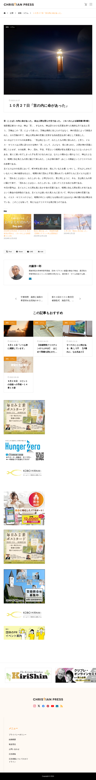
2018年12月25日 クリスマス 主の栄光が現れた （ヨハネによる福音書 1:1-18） (17, 233)
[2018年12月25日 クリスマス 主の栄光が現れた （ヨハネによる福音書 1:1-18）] (17, 222)
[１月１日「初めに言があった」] (77, 222)
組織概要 (12, 739)
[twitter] (39, 706)
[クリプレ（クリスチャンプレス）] (19, 4)
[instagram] (34, 706)
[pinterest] (47, 706)
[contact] (30, 278)
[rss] (61, 706)
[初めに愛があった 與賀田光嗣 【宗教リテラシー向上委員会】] (47, 222)
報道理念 (12, 744)
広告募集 (12, 754)
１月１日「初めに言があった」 (76, 231)
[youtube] (52, 706)
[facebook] (43, 706)
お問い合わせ (14, 749)
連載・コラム (10, 27)
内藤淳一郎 (35, 266)
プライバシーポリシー (17, 735)
